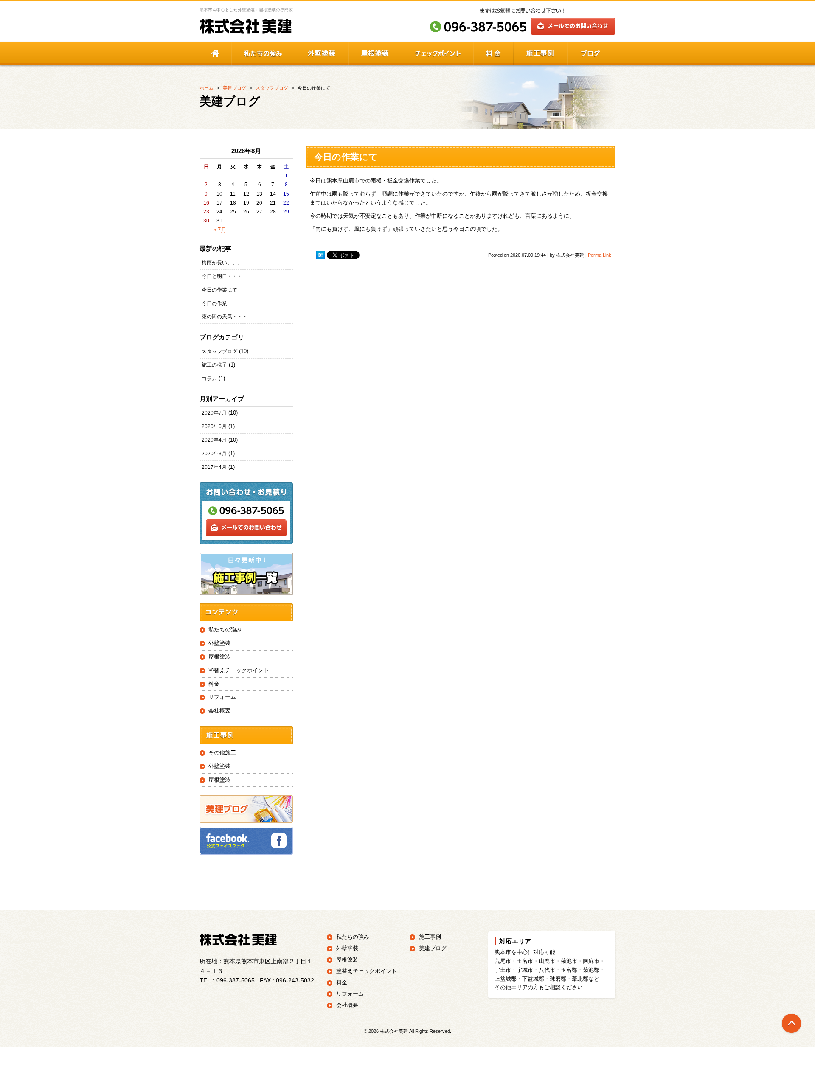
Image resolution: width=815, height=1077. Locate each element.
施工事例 (430, 937)
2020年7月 (214, 413)
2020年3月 (214, 454)
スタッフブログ (219, 351)
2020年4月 (214, 440)
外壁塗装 (219, 643)
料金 (213, 684)
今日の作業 (214, 303)
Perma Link (599, 255)
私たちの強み (225, 629)
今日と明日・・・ (222, 276)
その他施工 (222, 752)
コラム (209, 378)
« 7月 (219, 230)
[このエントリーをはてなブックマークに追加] (320, 255)
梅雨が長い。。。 (222, 263)
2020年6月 (214, 426)
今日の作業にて (219, 290)
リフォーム (222, 697)
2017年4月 (214, 467)
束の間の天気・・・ (224, 317)
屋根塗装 (219, 656)
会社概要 (219, 710)
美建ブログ (433, 948)
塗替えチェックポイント (238, 670)
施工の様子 (214, 365)
